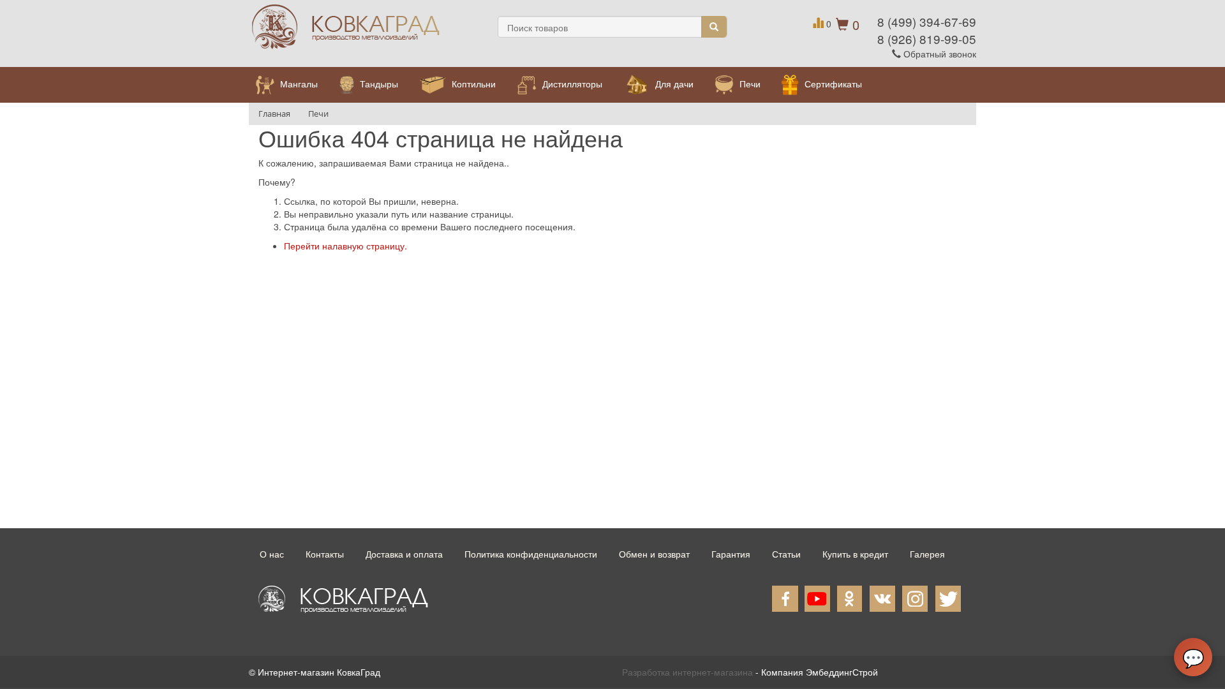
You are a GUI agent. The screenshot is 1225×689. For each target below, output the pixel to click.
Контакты (325, 553)
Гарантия (730, 553)
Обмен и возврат (654, 553)
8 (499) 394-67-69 (926, 21)
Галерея (927, 553)
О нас (272, 553)
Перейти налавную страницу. (345, 245)
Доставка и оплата (404, 553)
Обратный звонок (938, 53)
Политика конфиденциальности (530, 553)
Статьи (786, 553)
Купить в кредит (855, 553)
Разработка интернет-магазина (687, 671)
